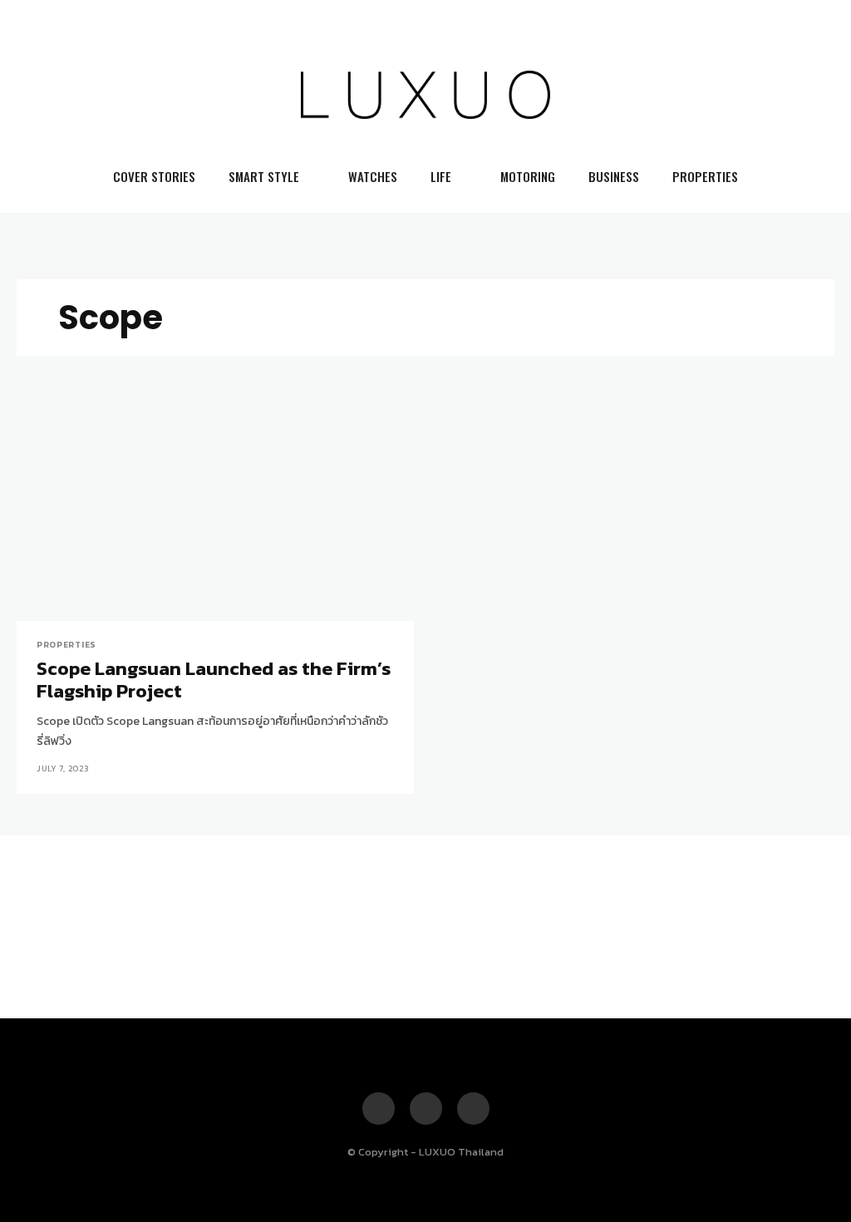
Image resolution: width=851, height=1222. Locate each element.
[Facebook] (733, 95)
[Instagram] (762, 95)
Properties (66, 645)
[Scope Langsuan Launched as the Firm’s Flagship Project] (215, 521)
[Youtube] (792, 95)
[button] (820, 95)
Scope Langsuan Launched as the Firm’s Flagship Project (214, 680)
